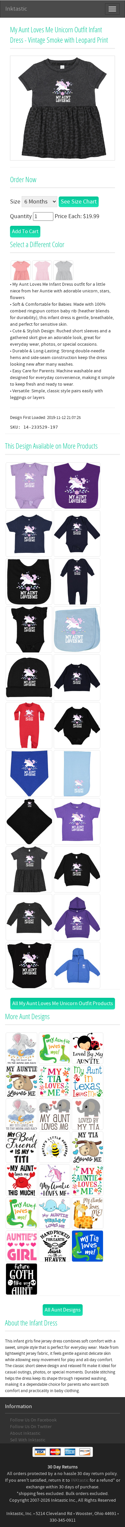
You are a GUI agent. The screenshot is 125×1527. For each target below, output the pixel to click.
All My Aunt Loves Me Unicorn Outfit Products (62, 1003)
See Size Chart (79, 201)
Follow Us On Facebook (33, 1420)
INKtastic (80, 1480)
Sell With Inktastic (27, 1440)
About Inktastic (25, 1433)
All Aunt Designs (63, 1310)
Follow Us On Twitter (31, 1427)
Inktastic (16, 9)
